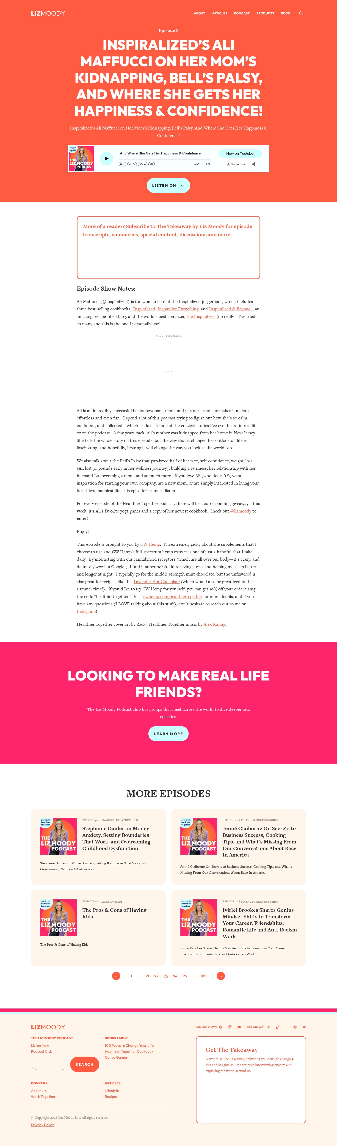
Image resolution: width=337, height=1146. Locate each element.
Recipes (111, 1096)
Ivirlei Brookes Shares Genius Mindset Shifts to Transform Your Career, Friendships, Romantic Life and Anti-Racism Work (260, 923)
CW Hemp (150, 544)
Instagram (86, 611)
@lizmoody (240, 511)
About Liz (38, 1090)
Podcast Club (41, 1051)
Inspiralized (144, 309)
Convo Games (116, 1057)
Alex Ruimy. (215, 624)
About (199, 13)
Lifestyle (112, 1090)
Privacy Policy (42, 1124)
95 (185, 976)
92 (156, 976)
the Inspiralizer (201, 316)
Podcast (242, 13)
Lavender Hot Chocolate (157, 582)
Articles (219, 13)
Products (265, 13)
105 (203, 976)
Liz (36, 13)
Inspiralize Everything (178, 309)
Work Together (43, 1096)
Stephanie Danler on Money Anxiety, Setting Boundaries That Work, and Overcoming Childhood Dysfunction (116, 838)
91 (147, 976)
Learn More (168, 733)
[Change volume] (151, 164)
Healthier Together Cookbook (129, 1051)
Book (285, 13)
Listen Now (40, 1045)
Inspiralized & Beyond (230, 309)
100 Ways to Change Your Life (129, 1045)
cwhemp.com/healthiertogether (172, 596)
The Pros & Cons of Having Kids (114, 913)
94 (175, 976)
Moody (53, 13)
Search (85, 1064)
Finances (108, 820)
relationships (127, 820)
